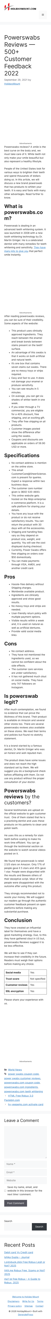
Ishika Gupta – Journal (16, 1257)
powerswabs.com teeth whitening (23, 1091)
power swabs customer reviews (22, 1078)
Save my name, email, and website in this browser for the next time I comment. (24, 1191)
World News (15, 1069)
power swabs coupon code (23, 1074)
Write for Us (28, 1301)
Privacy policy (15, 1306)
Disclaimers (13, 1301)
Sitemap (29, 1306)
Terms (40, 1301)
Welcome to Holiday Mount (25, 1296)
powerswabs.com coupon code (22, 1082)
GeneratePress (25, 1314)
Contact (39, 1306)
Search (8, 1221)
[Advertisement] (25, 116)
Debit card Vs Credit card (18, 1252)
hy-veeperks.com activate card (25, 1104)
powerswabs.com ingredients (21, 1087)
